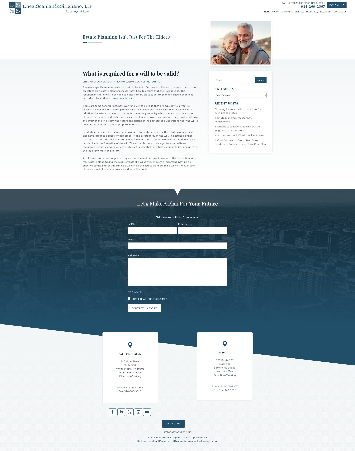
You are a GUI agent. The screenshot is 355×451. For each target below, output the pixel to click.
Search (260, 80)
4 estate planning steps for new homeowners (233, 119)
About (275, 12)
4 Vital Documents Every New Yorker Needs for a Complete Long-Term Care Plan (240, 142)
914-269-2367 (313, 6)
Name (131, 224)
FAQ (316, 12)
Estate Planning (151, 82)
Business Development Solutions (190, 441)
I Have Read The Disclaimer (149, 299)
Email (132, 239)
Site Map (153, 441)
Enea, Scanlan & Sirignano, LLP (113, 82)
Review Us (173, 423)
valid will (127, 98)
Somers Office (225, 371)
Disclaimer (135, 292)
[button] (352, 431)
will (168, 90)
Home (267, 12)
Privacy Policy (166, 441)
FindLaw (213, 441)
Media (309, 12)
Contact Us (340, 12)
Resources (326, 12)
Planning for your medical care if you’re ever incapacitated (238, 111)
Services (299, 12)
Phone (182, 224)
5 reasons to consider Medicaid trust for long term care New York (238, 128)
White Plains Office (130, 372)
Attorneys (287, 12)
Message (133, 255)
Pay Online (336, 5)
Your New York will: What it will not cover (239, 135)
